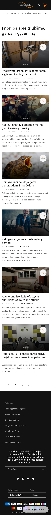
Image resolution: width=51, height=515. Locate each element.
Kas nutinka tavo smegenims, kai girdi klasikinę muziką (22, 126)
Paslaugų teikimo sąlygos (15, 409)
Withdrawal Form (12, 431)
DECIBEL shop (22, 512)
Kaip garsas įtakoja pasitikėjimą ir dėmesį (23, 241)
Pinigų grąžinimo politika (15, 426)
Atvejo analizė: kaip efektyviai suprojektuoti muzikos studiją (20, 298)
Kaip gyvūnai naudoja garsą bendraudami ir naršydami (19, 184)
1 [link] (8, 385)
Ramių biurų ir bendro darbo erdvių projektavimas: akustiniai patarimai (24, 355)
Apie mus (9, 403)
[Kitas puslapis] (42, 385)
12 (35, 385)
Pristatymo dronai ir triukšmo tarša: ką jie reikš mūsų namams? (24, 72)
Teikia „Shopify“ (33, 512)
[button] (5, 5)
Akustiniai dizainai (12, 437)
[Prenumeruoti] (43, 469)
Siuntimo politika (12, 420)
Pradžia (6, 13)
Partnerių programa (13, 442)
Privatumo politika (12, 414)
